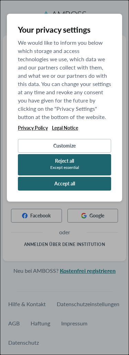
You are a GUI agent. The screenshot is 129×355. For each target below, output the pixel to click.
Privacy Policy (33, 128)
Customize (64, 146)
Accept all (64, 183)
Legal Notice (65, 128)
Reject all (64, 164)
